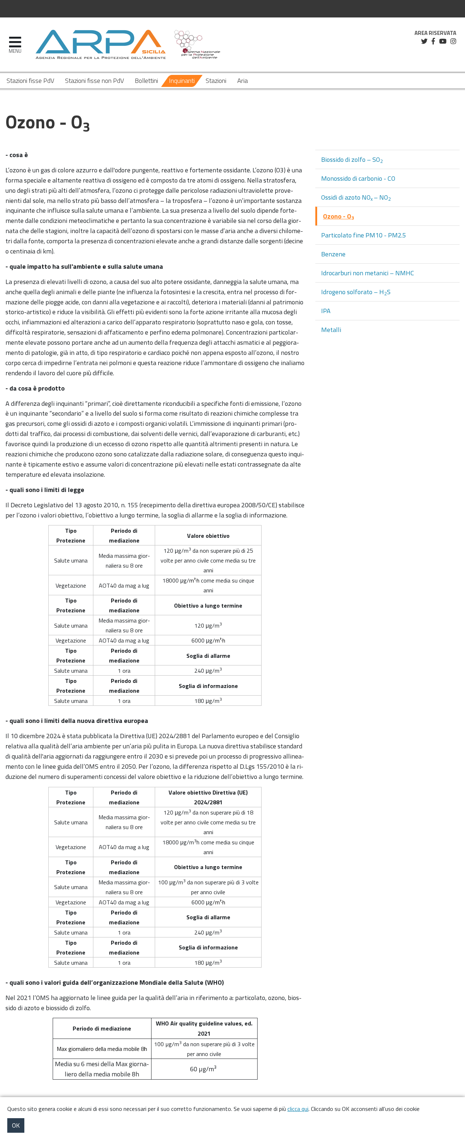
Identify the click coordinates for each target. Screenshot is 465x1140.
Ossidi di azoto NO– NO (356, 197)
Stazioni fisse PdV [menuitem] (30, 80)
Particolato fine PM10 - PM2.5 (363, 235)
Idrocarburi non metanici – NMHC (367, 273)
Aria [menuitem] (242, 80)
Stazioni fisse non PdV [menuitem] (94, 80)
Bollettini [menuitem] (146, 80)
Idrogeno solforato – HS (356, 292)
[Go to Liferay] (101, 44)
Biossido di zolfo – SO (352, 160)
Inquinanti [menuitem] (182, 80)
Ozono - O (338, 216)
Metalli (331, 330)
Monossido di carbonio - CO (358, 178)
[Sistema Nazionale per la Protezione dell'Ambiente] (197, 44)
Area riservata (435, 33)
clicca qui (297, 1108)
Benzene (333, 254)
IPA (326, 311)
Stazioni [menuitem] (216, 80)
